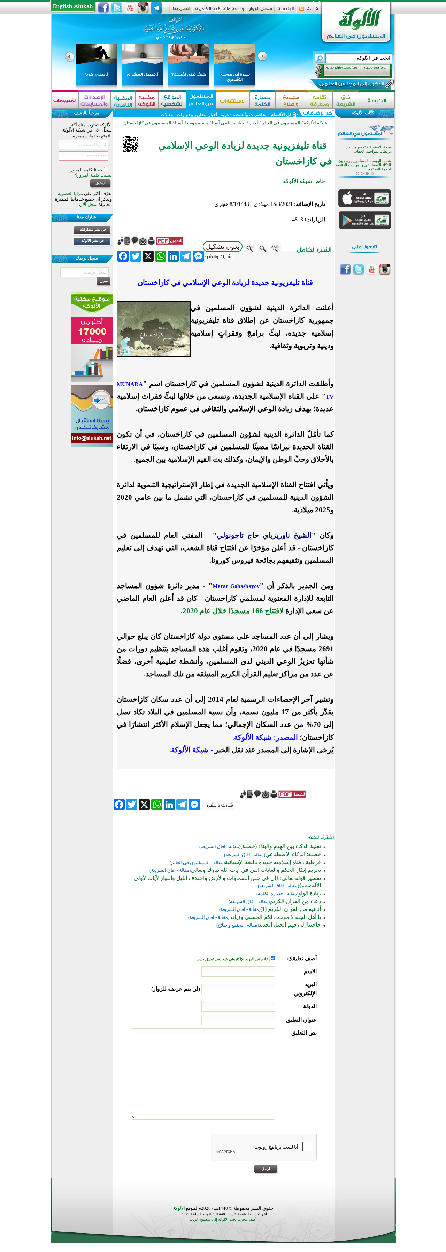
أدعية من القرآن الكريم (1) (290, 909)
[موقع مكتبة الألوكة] (147, 100)
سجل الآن (88, 204)
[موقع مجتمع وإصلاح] (291, 100)
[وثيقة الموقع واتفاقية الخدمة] (219, 11)
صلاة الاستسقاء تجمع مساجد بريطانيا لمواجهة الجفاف (368, 148)
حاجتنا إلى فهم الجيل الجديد (290, 925)
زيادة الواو (309, 893)
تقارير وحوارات (191, 114)
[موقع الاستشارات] (233, 100)
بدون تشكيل (222, 246)
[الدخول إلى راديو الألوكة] (347, 71)
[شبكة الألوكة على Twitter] (116, 8)
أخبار (212, 114)
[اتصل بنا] (181, 11)
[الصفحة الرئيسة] (316, 11)
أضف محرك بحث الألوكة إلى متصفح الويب (223, 1219)
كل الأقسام (281, 114)
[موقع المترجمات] (65, 100)
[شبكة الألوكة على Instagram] (143, 8)
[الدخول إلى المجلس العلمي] (351, 85)
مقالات (167, 114)
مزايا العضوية (70, 193)
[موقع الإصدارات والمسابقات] (94, 100)
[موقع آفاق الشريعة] (346, 100)
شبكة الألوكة (315, 122)
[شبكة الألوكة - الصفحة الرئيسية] (285, 11)
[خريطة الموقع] (309, 11)
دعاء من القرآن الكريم (295, 901)
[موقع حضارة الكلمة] (262, 100)
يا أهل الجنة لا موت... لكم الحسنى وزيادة (275, 917)
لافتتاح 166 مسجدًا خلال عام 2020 (233, 611)
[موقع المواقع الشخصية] (172, 100)
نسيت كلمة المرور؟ (93, 175)
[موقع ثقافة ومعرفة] (320, 100)
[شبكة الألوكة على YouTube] (130, 8)
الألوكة (179, 1208)
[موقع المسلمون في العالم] (201, 100)
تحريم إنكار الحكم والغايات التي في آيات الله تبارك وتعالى (256, 870)
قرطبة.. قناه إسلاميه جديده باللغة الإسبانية (273, 862)
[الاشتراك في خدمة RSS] (301, 11)
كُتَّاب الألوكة (363, 112)
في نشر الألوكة (93, 241)
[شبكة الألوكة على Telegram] (156, 8)
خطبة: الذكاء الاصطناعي (293, 854)
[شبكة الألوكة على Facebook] (103, 8)
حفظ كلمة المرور (87, 169)
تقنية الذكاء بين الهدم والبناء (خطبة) (280, 846)
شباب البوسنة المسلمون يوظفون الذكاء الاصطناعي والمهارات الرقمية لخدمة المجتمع (363, 164)
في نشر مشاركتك (93, 229)
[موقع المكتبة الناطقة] (123, 100)
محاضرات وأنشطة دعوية (244, 114)
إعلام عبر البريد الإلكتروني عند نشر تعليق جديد (234, 959)
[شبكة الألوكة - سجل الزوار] (261, 11)
